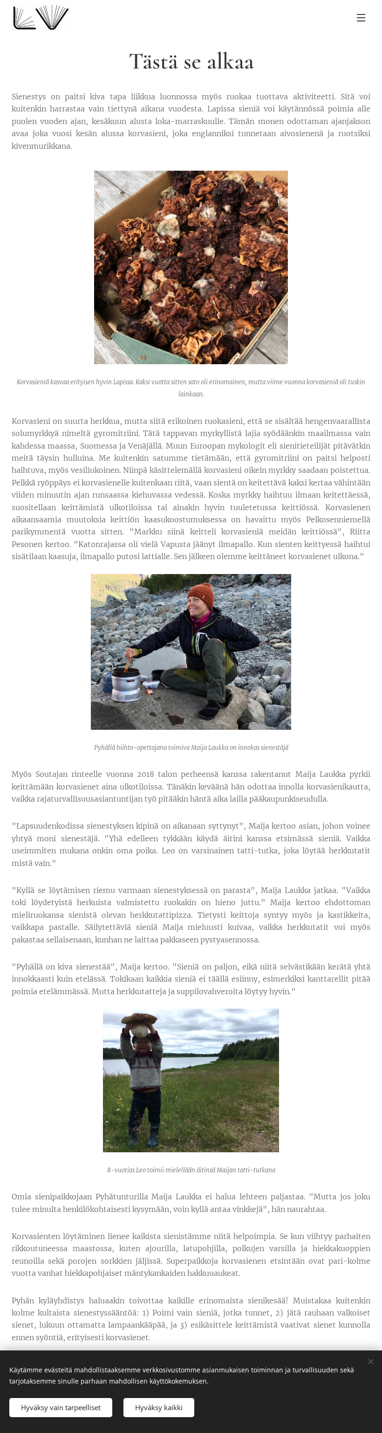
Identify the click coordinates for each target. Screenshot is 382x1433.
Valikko (361, 17)
